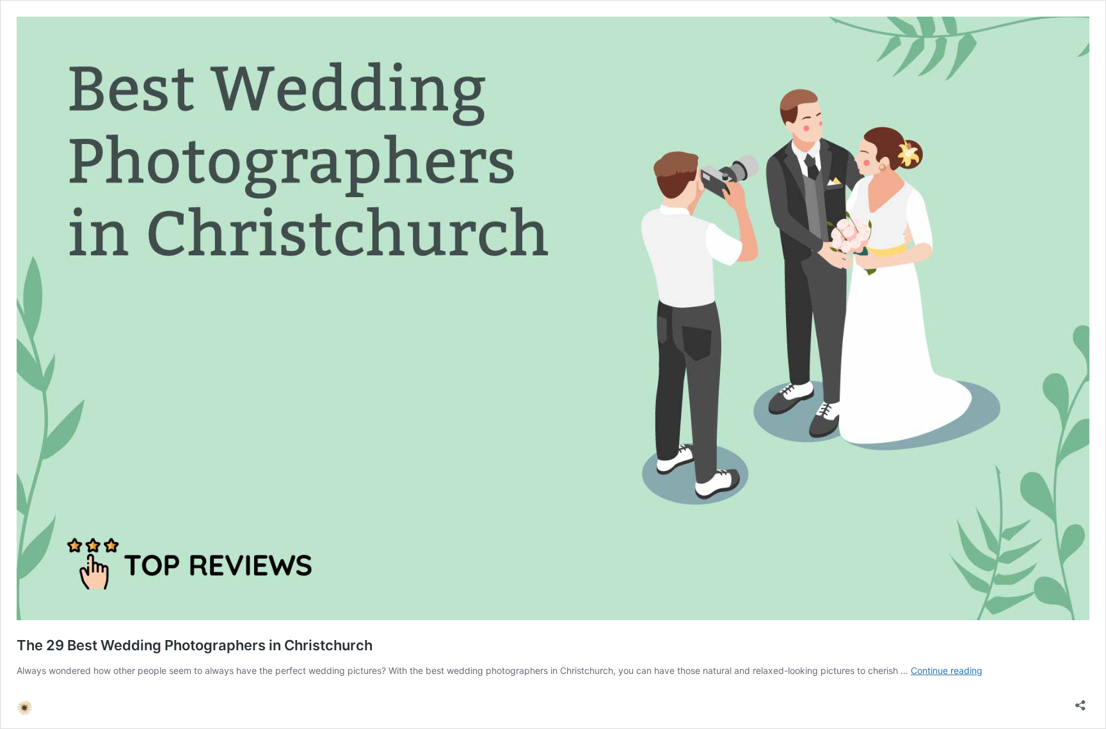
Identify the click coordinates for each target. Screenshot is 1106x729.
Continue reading (946, 670)
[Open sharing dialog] (1080, 701)
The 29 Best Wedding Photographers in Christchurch (195, 645)
